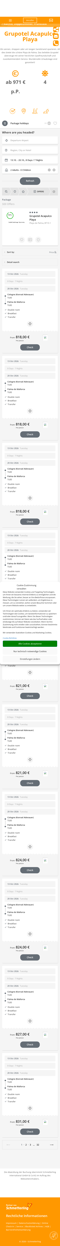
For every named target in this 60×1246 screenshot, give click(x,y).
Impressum (11, 1223)
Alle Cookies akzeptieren (30, 643)
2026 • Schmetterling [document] (31, 1241)
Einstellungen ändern (30, 659)
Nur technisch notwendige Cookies (30, 651)
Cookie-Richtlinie (10, 638)
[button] (47, 22)
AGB (47, 1226)
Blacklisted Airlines (34, 1226)
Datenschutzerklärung (29, 1223)
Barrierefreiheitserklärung (18, 1229)
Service (19, 1226)
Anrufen (30, 20)
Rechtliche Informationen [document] (26, 1215)
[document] (30, 37)
